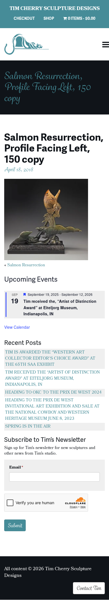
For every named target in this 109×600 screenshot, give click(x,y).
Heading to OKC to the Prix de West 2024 (53, 392)
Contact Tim (89, 588)
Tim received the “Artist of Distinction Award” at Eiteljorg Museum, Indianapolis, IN (52, 379)
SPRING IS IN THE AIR (28, 426)
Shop (49, 18)
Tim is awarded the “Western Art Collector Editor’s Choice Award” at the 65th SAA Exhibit (50, 359)
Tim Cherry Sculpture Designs (55, 9)
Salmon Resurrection (26, 265)
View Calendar (17, 327)
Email (16, 468)
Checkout (24, 18)
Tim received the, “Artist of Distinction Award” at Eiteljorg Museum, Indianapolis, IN (59, 307)
